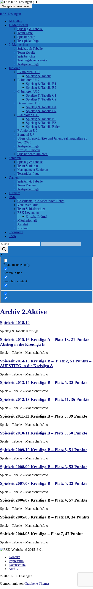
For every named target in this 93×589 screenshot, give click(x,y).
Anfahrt (22, 224)
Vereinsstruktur (27, 205)
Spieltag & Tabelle (30, 29)
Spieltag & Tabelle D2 (41, 111)
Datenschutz (17, 565)
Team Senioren (27, 166)
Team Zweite (26, 52)
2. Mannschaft (18, 44)
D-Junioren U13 (28, 103)
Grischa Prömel (36, 216)
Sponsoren (16, 232)
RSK (12, 197)
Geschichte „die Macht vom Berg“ (40, 201)
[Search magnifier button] (4, 249)
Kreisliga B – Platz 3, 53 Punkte (43, 466)
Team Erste (25, 33)
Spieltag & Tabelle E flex (43, 126)
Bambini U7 (25, 134)
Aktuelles (15, 21)
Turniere (14, 193)
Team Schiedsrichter (31, 209)
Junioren (14, 68)
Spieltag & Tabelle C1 (41, 95)
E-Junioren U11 (28, 115)
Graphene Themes (37, 583)
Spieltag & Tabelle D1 (41, 107)
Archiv (13, 569)
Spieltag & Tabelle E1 (41, 119)
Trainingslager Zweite (32, 60)
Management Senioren (32, 169)
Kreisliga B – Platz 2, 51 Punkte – (45, 363)
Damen (14, 177)
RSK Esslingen (10, 14)
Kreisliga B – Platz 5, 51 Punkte (43, 450)
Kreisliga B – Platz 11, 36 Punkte (44, 399)
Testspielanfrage (28, 41)
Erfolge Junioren (28, 150)
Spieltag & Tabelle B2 (41, 87)
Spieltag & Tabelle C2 (41, 99)
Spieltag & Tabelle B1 (41, 84)
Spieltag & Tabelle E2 (41, 123)
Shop (12, 236)
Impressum (16, 561)
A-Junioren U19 (28, 72)
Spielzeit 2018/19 (15, 322)
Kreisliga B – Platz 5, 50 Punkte (43, 433)
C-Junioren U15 (28, 91)
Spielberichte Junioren (32, 154)
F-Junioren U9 (27, 130)
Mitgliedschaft (27, 220)
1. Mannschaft (18, 25)
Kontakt (22, 228)
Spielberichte (26, 37)
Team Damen (26, 185)
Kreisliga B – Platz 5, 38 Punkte (43, 382)
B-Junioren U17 (28, 80)
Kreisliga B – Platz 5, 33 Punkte (43, 483)
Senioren (15, 158)
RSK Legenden (28, 212)
